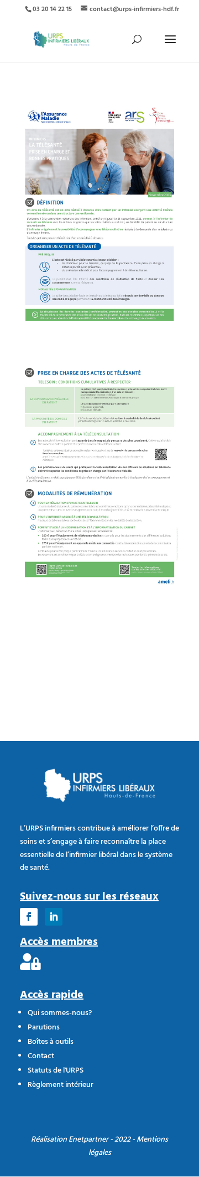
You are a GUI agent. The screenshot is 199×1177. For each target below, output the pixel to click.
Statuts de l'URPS (55, 1070)
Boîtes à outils (51, 1042)
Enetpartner (88, 1139)
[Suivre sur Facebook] (29, 917)
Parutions (44, 1027)
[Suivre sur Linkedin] (53, 917)
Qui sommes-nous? (60, 1013)
